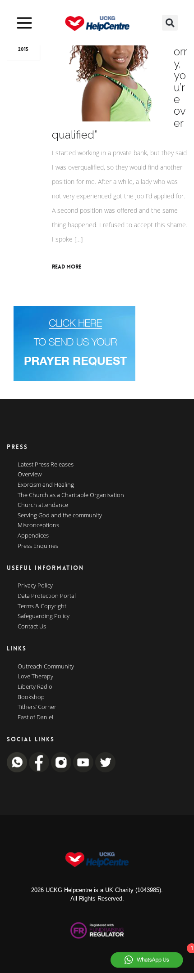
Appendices (33, 535)
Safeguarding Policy (43, 616)
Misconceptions (38, 525)
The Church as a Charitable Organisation (71, 495)
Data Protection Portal (47, 596)
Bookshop (31, 697)
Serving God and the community (60, 515)
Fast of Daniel (35, 717)
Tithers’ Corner (37, 707)
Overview (30, 474)
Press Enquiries (38, 546)
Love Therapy (35, 676)
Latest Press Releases (46, 464)
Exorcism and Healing (46, 485)
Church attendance (43, 505)
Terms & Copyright (42, 606)
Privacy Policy (35, 585)
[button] (170, 23)
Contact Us (32, 626)
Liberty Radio (35, 687)
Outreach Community (46, 666)
